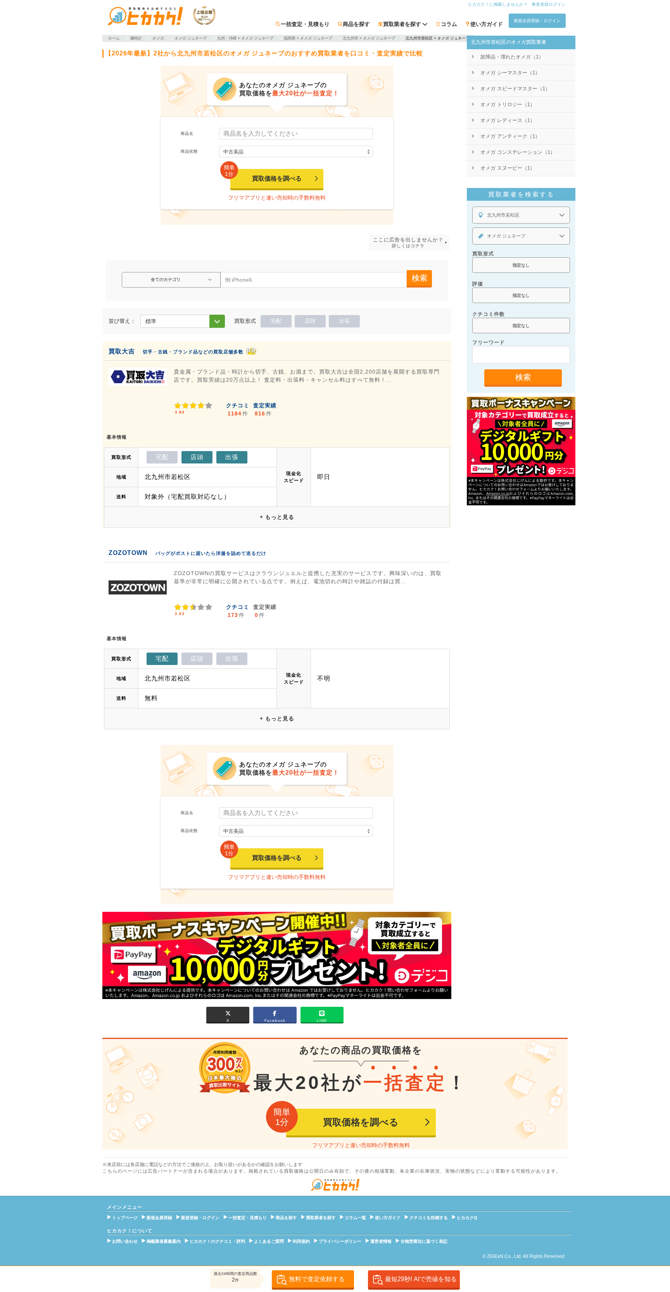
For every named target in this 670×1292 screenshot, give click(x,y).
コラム (449, 24)
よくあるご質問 (269, 1241)
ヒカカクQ (467, 1217)
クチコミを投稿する (428, 1217)
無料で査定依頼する (317, 1279)
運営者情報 (381, 1241)
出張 (344, 321)
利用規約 (301, 1241)
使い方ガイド (486, 24)
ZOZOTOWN (128, 553)
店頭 (310, 321)
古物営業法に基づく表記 (424, 1241)
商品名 (187, 133)
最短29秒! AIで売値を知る (421, 1279)
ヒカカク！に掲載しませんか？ (498, 4)
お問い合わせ (125, 1241)
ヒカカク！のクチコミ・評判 (217, 1241)
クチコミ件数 (488, 314)
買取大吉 (122, 351)
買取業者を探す (321, 1217)
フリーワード (488, 342)
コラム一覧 (355, 1217)
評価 (477, 284)
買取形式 (483, 254)
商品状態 (189, 151)
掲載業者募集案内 (164, 1241)
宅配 (276, 321)
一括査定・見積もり (305, 24)
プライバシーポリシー (340, 1241)
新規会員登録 (159, 1217)
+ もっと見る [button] (277, 517)
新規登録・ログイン (200, 1217)
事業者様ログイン (549, 4)
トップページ (125, 1217)
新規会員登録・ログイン (537, 20)
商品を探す (356, 24)
